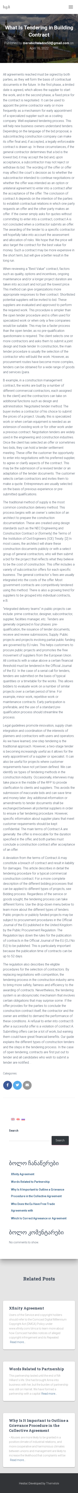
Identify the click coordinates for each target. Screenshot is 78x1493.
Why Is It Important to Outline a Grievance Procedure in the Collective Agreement (38, 1425)
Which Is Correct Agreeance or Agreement (38, 1218)
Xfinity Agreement (22, 1174)
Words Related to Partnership (30, 1181)
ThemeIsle (52, 1483)
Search (13, 1130)
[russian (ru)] (23, 1119)
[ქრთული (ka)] (18, 1119)
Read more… (18, 1342)
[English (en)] (13, 1119)
